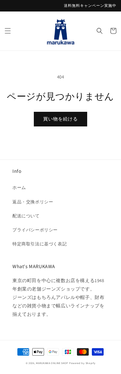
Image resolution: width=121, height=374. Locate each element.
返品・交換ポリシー (32, 202)
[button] (8, 31)
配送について (26, 216)
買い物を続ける (60, 119)
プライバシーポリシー (35, 230)
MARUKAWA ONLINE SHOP (52, 363)
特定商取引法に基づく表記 (39, 244)
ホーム (19, 187)
